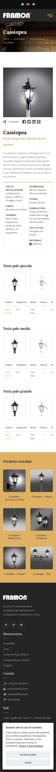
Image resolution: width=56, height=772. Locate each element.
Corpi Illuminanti (37, 38)
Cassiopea (8, 42)
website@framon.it (18, 694)
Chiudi (28, 762)
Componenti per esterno (16, 659)
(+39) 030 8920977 (18, 683)
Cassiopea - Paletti (41, 497)
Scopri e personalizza (31, 746)
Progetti (7, 665)
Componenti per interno (16, 654)
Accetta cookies (28, 754)
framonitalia (14, 699)
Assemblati (19, 38)
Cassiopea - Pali (41, 574)
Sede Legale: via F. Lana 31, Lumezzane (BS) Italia (27, 720)
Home (6, 38)
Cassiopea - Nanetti (14, 574)
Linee (6, 648)
